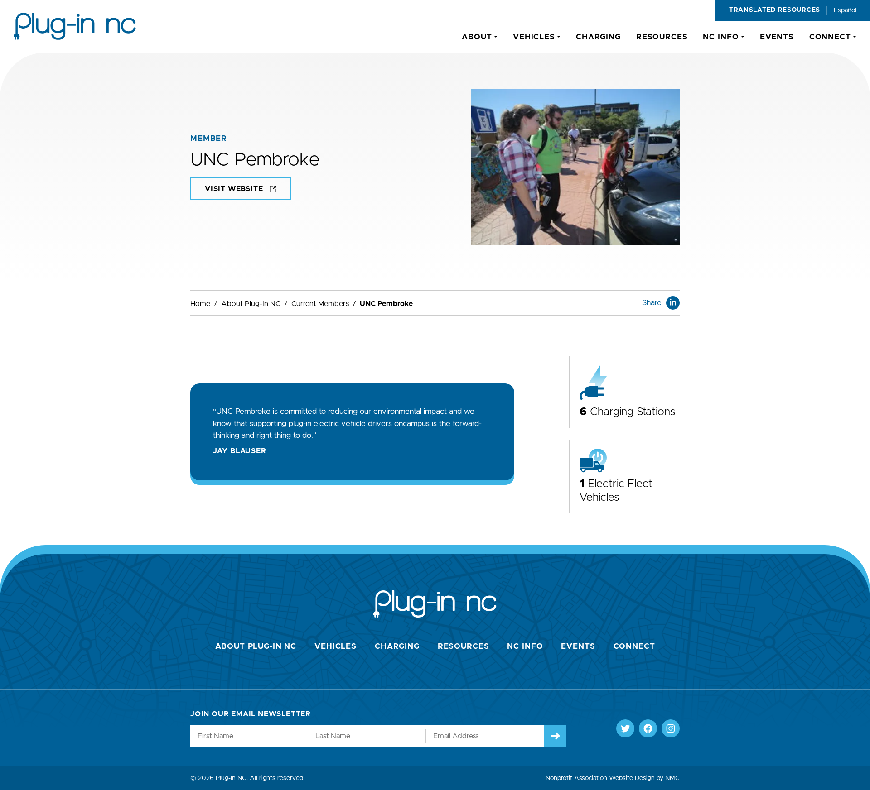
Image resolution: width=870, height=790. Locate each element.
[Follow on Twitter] (625, 728)
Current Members (320, 303)
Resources (463, 646)
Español (845, 10)
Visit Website (234, 188)
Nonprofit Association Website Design (600, 778)
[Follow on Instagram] (671, 728)
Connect (634, 646)
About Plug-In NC (250, 303)
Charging (397, 646)
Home (200, 303)
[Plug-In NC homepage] (75, 26)
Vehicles (335, 646)
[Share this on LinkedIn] (673, 303)
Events (578, 646)
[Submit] (555, 736)
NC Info (525, 646)
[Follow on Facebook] (648, 728)
